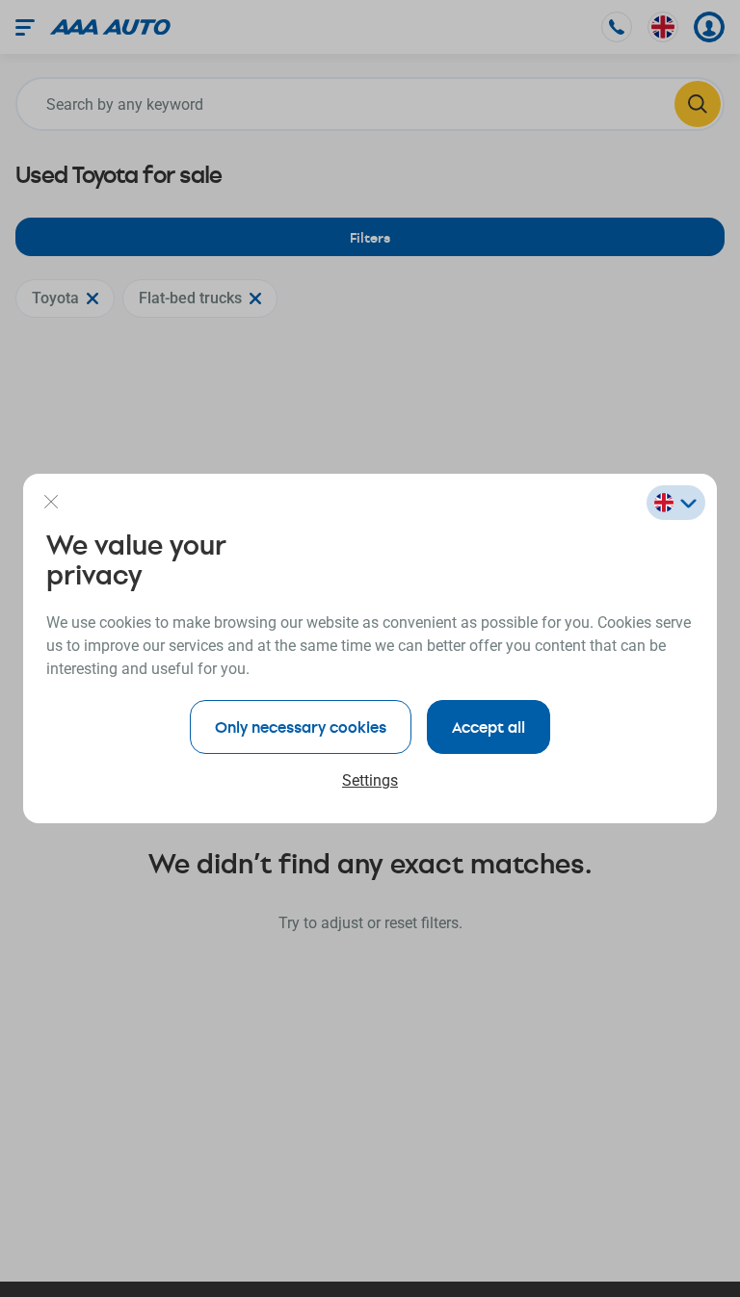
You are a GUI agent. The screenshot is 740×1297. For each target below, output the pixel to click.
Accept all (488, 726)
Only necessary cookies (300, 726)
